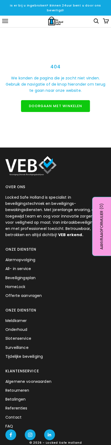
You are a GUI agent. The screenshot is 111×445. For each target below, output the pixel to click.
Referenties (16, 408)
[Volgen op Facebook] (10, 434)
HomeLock (15, 286)
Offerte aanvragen (23, 295)
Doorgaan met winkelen (55, 105)
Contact (13, 417)
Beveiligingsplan (20, 278)
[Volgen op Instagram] (30, 434)
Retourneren (17, 390)
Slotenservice (18, 338)
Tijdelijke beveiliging (24, 356)
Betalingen (15, 399)
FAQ (9, 426)
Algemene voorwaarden (28, 381)
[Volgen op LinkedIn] (49, 434)
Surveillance (17, 347)
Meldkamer (16, 320)
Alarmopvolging (20, 259)
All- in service (18, 268)
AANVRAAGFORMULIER (101, 226)
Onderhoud (16, 329)
